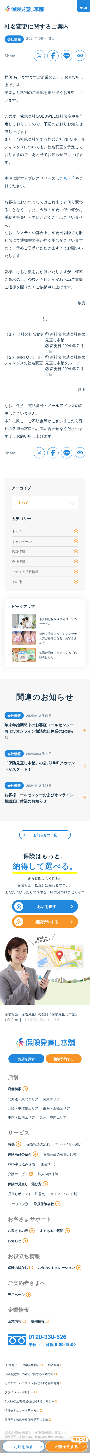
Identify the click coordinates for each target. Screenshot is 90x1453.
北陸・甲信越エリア (23, 1108)
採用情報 (38, 1321)
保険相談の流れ (38, 1144)
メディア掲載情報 (25, 571)
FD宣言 (9, 1365)
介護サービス (18, 1173)
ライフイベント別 (63, 1193)
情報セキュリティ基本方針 (22, 1410)
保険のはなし (18, 1267)
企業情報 (14, 1321)
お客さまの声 (18, 1230)
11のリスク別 (18, 1203)
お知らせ (11, 1019)
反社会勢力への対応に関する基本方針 (29, 1374)
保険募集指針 (31, 1365)
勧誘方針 (53, 1365)
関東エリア (51, 1099)
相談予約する (46, 921)
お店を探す (46, 906)
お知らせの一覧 (45, 834)
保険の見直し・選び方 (25, 1183)
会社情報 (18, 561)
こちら (65, 178)
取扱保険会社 (44, 1203)
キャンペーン (22, 541)
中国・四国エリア (21, 1117)
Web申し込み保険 (21, 1163)
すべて (17, 531)
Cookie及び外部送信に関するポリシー (29, 1401)
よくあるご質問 (51, 1230)
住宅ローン (48, 1163)
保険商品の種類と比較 (60, 1154)
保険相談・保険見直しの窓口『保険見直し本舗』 (41, 1014)
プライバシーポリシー (19, 1392)
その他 (17, 581)
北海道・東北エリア (23, 1099)
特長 (11, 1144)
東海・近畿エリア (56, 1108)
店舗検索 (14, 1088)
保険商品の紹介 (19, 1154)
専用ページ (16, 1294)
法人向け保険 (48, 1173)
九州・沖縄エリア (53, 1117)
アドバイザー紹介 (68, 1144)
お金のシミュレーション (56, 1267)
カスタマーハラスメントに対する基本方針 (32, 1383)
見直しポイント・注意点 (26, 1193)
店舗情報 (18, 551)
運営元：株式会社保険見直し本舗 (26, 1419)
